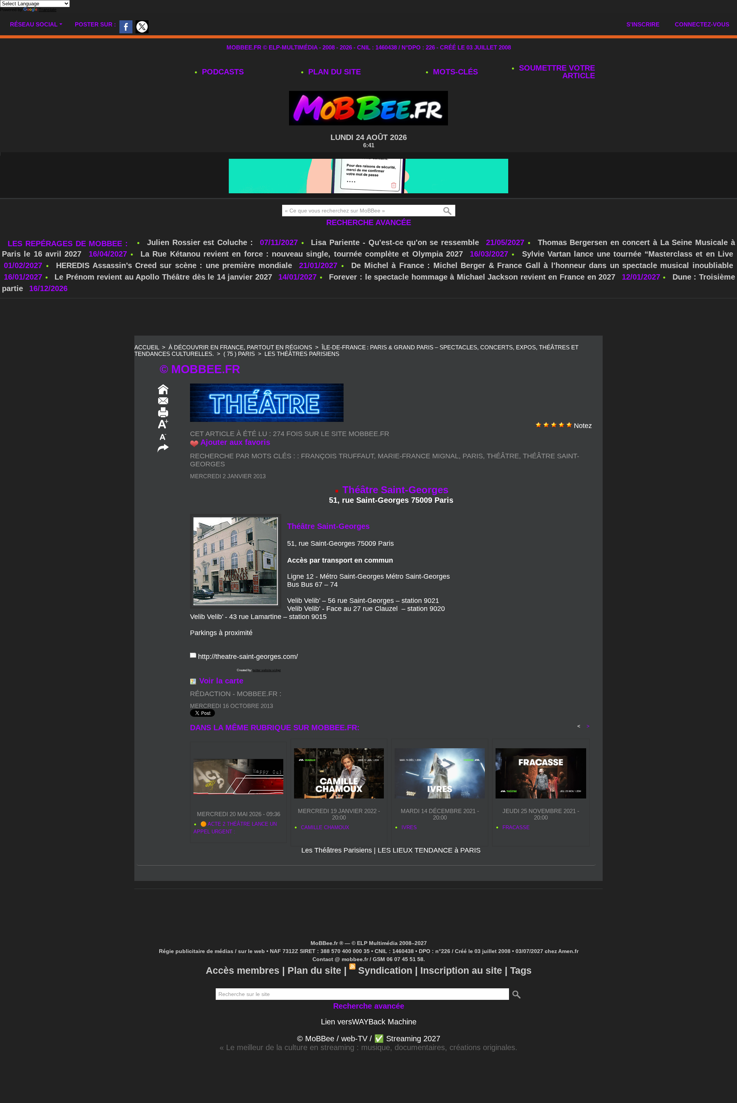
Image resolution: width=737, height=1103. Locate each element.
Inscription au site (461, 970)
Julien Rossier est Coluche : (201, 242)
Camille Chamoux (324, 827)
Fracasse (515, 827)
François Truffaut (337, 456)
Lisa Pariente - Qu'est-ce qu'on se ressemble (396, 242)
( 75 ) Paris (239, 354)
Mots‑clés (454, 71)
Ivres (408, 827)
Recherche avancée (368, 222)
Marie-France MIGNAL (418, 456)
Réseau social (34, 24)
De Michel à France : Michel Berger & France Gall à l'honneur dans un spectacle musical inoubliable (542, 265)
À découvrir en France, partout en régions (240, 347)
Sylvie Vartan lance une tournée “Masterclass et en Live (627, 254)
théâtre (503, 456)
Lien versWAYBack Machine (368, 1021)
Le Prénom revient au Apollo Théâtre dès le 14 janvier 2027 (163, 277)
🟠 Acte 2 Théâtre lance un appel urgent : (235, 828)
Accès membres (242, 970)
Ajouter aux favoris (235, 442)
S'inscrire (642, 24)
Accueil (146, 347)
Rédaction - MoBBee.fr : (235, 694)
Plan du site (333, 71)
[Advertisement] (368, 317)
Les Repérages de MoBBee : (69, 243)
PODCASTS (222, 71)
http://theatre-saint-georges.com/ (248, 656)
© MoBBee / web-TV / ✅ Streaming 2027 (368, 1038)
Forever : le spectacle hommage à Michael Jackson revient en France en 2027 (472, 277)
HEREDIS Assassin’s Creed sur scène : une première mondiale (174, 265)
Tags (521, 970)
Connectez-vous (702, 24)
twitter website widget (267, 670)
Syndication (385, 970)
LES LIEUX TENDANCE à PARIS (429, 850)
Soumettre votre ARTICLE (556, 72)
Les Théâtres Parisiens (301, 354)
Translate (47, 9)
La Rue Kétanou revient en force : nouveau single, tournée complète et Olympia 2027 (301, 254)
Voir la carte (221, 681)
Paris (473, 456)
